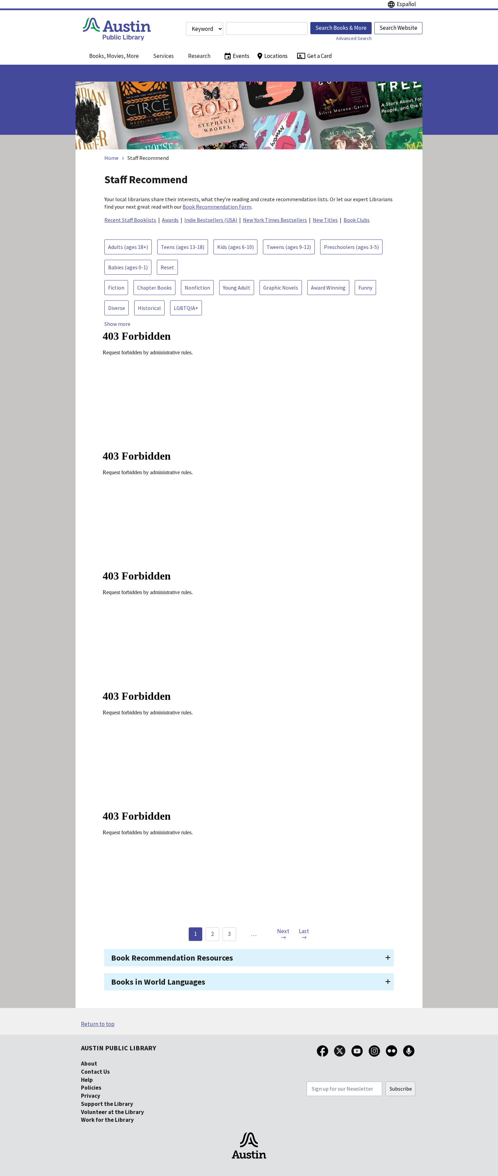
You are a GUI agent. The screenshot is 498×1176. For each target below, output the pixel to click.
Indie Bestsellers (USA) (210, 219)
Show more (117, 324)
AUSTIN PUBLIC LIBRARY (118, 1048)
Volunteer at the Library (112, 1112)
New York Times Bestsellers (275, 219)
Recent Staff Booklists (130, 219)
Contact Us (95, 1071)
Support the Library (107, 1104)
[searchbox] (267, 28)
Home (111, 157)
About (89, 1063)
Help (87, 1080)
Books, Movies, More (114, 56)
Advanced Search (354, 38)
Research (199, 56)
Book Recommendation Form (217, 206)
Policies (91, 1087)
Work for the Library (107, 1120)
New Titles (325, 219)
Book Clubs (357, 219)
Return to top (98, 1024)
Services (163, 56)
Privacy (90, 1095)
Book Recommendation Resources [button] (172, 957)
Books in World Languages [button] (158, 981)
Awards (170, 219)
